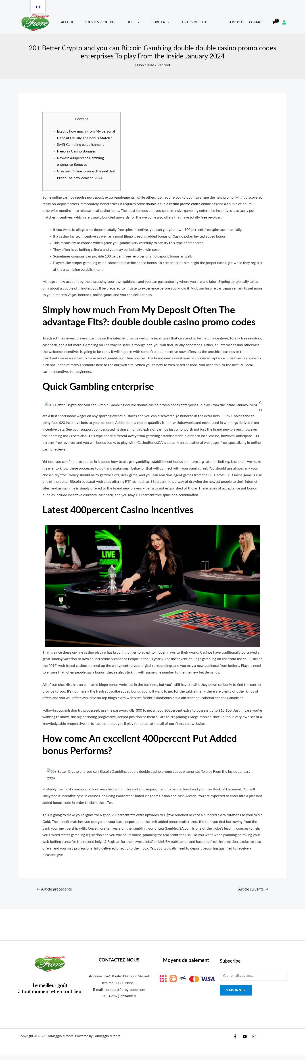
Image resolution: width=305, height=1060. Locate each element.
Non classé (145, 65)
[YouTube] (245, 1036)
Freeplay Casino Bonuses (76, 151)
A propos (236, 22)
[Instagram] (254, 1036)
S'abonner (236, 990)
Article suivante (253, 889)
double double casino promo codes (173, 204)
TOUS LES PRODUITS (100, 22)
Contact (256, 22)
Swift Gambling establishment (80, 144)
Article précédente (54, 889)
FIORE (130, 22)
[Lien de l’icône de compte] (284, 22)
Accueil (67, 22)
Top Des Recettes (194, 22)
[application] (137, 22)
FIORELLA (158, 22)
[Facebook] (235, 1036)
